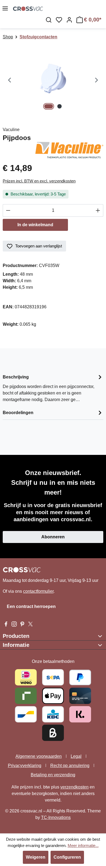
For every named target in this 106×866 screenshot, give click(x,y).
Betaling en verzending (53, 774)
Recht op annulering (69, 765)
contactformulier (38, 591)
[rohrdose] (53, 80)
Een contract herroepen (31, 606)
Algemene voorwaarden (38, 756)
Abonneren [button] (53, 537)
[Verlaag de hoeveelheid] (8, 210)
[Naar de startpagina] (28, 8)
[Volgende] (96, 80)
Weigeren (35, 857)
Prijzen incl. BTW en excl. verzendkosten (39, 181)
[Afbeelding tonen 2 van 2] (59, 106)
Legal (76, 756)
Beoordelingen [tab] (18, 412)
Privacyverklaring (24, 765)
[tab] (53, 388)
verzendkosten (74, 787)
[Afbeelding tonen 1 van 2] (48, 106)
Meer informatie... (83, 845)
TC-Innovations (56, 817)
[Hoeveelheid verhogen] (98, 210)
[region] (53, 80)
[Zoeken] (48, 20)
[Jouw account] (69, 20)
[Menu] (5, 8)
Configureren (67, 857)
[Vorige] (9, 80)
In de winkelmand (35, 224)
